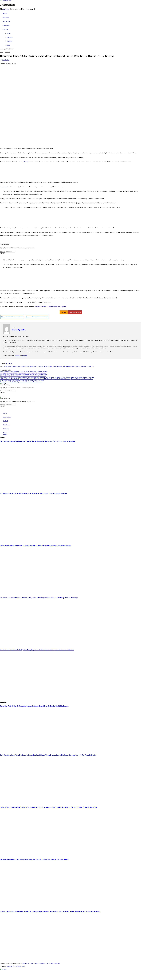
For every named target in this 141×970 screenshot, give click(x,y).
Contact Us (6, 428)
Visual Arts (9, 41)
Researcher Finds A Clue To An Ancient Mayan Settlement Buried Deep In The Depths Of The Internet (34, 706)
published (25, 161)
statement (4, 186)
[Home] (70, 0)
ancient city (7, 366)
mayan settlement (57, 366)
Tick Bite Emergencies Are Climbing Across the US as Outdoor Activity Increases (21, 382)
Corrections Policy (55, 963)
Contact (32, 963)
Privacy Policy (7, 417)
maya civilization (21, 366)
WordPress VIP (10, 966)
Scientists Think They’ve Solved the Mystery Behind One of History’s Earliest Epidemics (23, 376)
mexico (73, 366)
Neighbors (6, 17)
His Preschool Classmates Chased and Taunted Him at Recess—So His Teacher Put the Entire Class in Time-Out (37, 441)
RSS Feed (18, 966)
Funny (8, 45)
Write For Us (6, 425)
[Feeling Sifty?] (3, 969)
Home (1, 52)
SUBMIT (5, 421)
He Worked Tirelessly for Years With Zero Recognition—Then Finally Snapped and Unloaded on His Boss (35, 545)
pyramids (78, 366)
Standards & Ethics (44, 963)
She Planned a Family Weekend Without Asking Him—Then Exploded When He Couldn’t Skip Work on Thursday (39, 598)
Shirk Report (6, 25)
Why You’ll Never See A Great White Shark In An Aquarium (50, 306)
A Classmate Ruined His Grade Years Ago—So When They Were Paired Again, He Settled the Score (33, 493)
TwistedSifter (25, 963)
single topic (88, 366)
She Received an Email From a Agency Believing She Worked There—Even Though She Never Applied (34, 859)
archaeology (13, 366)
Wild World (9, 37)
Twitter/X (17, 355)
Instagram (24, 355)
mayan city (40, 366)
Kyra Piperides (5, 60)
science (83, 366)
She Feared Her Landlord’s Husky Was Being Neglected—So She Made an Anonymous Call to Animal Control (37, 650)
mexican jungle (66, 366)
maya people (30, 366)
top (93, 366)
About (5, 413)
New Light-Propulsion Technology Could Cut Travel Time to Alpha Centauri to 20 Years (23, 373)
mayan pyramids (48, 366)
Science (9, 33)
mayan (35, 366)
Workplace (6, 9)
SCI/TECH (7, 52)
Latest (4, 432)
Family (5, 13)
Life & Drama (7, 21)
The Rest (5, 29)
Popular (5, 434)
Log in (23, 966)
